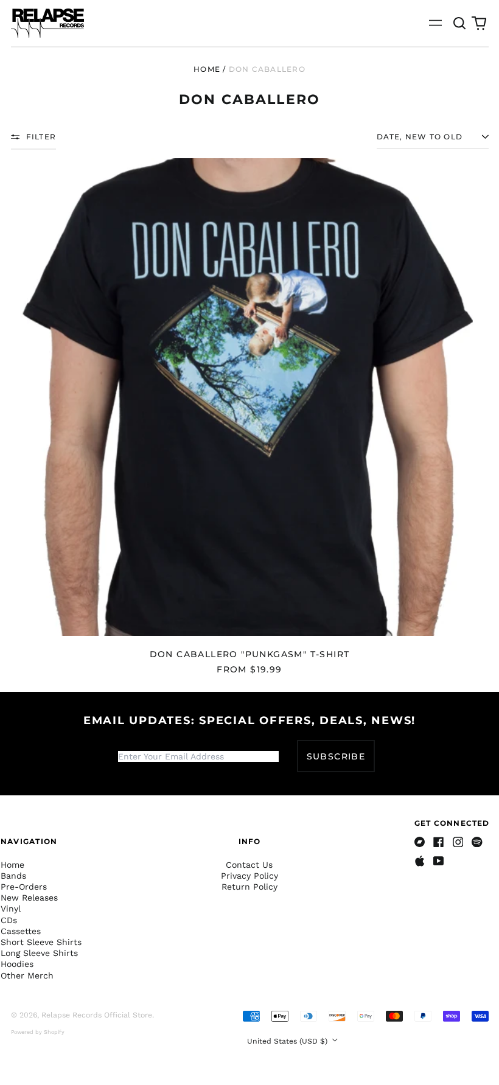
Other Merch (27, 975)
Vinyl (11, 908)
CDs (9, 920)
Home (207, 69)
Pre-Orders (24, 886)
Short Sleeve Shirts (41, 942)
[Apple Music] (419, 861)
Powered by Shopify (38, 1032)
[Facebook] (438, 842)
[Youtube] (438, 861)
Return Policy (249, 886)
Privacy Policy (249, 876)
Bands (13, 876)
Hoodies (17, 964)
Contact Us (249, 865)
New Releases (29, 897)
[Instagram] (458, 842)
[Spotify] (477, 842)
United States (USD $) (288, 1041)
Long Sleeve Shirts (39, 953)
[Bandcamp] (419, 842)
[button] (460, 23)
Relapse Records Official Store (96, 1015)
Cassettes (21, 931)
